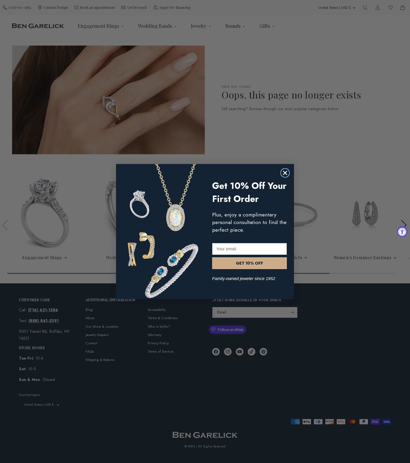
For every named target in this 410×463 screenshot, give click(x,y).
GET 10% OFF (249, 263)
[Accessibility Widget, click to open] (402, 231)
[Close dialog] (285, 173)
